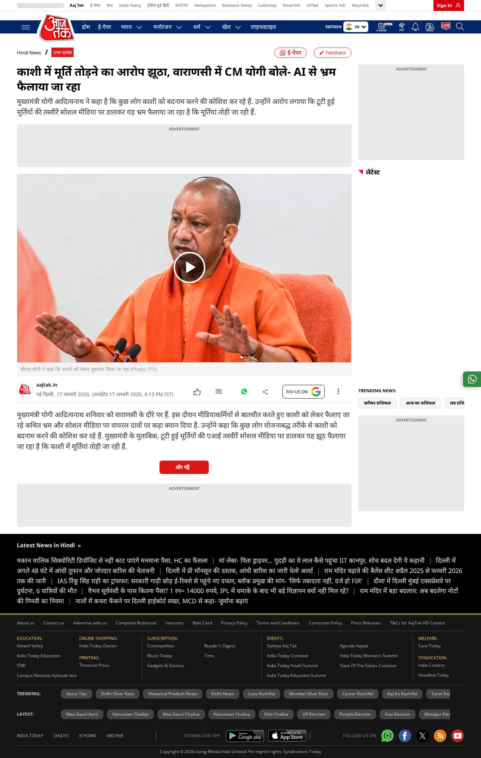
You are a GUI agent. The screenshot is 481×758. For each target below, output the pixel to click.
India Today (130, 5)
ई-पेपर (95, 5)
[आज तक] (57, 28)
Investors (174, 623)
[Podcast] (430, 27)
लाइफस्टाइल (263, 27)
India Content (431, 665)
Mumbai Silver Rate (308, 694)
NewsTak (291, 5)
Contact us (53, 623)
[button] (461, 390)
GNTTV (181, 5)
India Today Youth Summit (292, 665)
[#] (244, 393)
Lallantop (267, 5)
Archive (115, 736)
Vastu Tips (76, 694)
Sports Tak (335, 5)
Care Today (429, 646)
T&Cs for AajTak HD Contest (417, 623)
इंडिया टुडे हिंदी (158, 5)
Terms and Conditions (278, 623)
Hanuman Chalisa (130, 714)
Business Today (237, 5)
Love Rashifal (261, 694)
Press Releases (366, 623)
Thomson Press (94, 665)
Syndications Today (302, 751)
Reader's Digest (219, 646)
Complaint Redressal (136, 623)
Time (209, 656)
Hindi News (29, 52)
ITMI (21, 665)
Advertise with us (90, 623)
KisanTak (360, 5)
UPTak (313, 5)
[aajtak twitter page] (422, 735)
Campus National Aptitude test (47, 675)
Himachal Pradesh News (172, 694)
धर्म (196, 27)
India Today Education (38, 656)
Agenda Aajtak (354, 646)
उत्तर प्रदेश (62, 52)
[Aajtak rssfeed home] (440, 735)
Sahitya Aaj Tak (282, 646)
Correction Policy (325, 623)
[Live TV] (445, 27)
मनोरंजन (162, 27)
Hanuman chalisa (232, 714)
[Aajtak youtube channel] (457, 735)
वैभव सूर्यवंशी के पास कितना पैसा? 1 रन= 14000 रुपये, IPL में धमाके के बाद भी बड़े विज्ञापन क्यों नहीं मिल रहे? (222, 590)
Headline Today (433, 675)
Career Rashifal (357, 694)
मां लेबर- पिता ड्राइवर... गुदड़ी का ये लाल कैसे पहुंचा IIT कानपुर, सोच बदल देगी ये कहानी (325, 560)
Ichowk (87, 736)
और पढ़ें (182, 467)
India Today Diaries (98, 646)
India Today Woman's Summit (369, 656)
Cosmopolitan (160, 646)
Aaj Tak (77, 5)
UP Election (313, 714)
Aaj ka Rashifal (402, 694)
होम (86, 27)
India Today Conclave (287, 656)
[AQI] (402, 27)
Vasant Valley (30, 646)
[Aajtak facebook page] (405, 735)
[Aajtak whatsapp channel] (387, 735)
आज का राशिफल (420, 403)
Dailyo (61, 736)
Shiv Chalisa (276, 714)
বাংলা (110, 5)
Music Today (159, 656)
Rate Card (202, 623)
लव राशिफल (460, 403)
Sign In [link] (444, 5)
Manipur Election (441, 714)
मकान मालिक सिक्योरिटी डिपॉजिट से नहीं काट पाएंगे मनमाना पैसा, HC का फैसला (116, 560)
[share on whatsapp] (472, 379)
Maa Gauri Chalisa (181, 714)
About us (25, 623)
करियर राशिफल (377, 403)
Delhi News (222, 694)
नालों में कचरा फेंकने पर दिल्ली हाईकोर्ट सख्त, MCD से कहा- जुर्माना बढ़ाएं (161, 601)
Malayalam (205, 5)
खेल (226, 27)
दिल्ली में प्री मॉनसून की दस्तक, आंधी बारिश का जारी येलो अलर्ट (243, 570)
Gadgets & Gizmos (165, 665)
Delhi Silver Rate (117, 694)
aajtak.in (46, 384)
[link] (456, 5)
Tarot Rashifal (445, 694)
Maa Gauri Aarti (82, 714)
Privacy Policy (234, 623)
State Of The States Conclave (368, 665)
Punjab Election (355, 714)
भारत (126, 27)
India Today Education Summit (296, 675)
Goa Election (397, 714)
